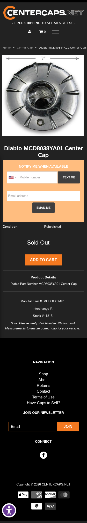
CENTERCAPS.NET (56, 484)
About (43, 380)
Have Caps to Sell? (43, 403)
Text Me (69, 177)
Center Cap (25, 47)
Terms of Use (43, 397)
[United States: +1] (12, 177)
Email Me (43, 207)
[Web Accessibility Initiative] (9, 510)
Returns (43, 386)
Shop (43, 374)
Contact (43, 391)
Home (7, 47)
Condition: (10, 226)
